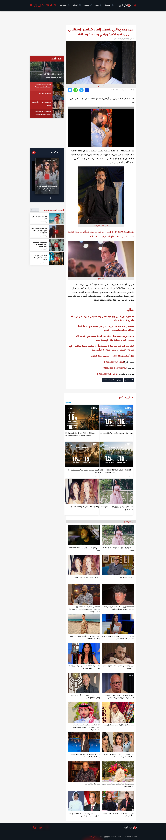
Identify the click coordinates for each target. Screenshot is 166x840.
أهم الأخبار (56, 58)
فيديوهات (63, 5)
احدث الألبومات (55, 152)
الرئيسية (108, 5)
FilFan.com (133, 836)
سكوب (86, 5)
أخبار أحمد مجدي (108, 380)
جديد (97, 5)
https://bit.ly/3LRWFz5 (107, 374)
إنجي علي (119, 380)
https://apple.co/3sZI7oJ (114, 368)
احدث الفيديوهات (49, 209)
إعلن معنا (93, 836)
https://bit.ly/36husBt (114, 362)
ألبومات (75, 5)
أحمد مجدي (129, 380)
